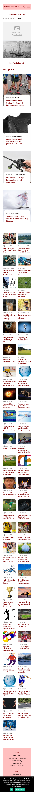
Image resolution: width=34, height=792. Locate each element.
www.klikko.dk (19, 766)
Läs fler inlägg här (17, 63)
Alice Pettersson (20, 174)
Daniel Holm (18, 136)
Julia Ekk (17, 97)
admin (19, 19)
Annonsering (17, 774)
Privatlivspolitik (20, 789)
